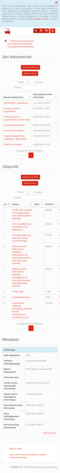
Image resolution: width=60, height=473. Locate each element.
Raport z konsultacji (13, 144)
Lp (5, 204)
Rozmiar (49, 204)
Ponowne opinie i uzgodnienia (12, 110)
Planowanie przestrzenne (22, 41)
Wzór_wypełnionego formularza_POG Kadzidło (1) (21, 226)
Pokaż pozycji (30, 82)
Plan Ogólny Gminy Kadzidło (20, 46)
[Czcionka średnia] (41, 30)
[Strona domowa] (6, 41)
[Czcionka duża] (46, 30)
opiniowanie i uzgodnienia (16, 102)
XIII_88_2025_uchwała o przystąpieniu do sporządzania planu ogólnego (22, 214)
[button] (56, 2)
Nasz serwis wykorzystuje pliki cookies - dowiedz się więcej (28, 456)
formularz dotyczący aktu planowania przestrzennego (21, 238)
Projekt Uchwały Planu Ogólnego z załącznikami (15, 137)
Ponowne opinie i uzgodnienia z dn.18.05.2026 (17, 118)
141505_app (17, 291)
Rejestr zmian (50, 432)
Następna (39, 155)
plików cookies (41, 19)
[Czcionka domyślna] (36, 30)
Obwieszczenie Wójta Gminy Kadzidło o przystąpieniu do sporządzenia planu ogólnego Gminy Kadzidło (21, 255)
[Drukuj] (52, 30)
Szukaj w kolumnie (30, 67)
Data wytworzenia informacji (42, 96)
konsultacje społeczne (14, 125)
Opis (36, 204)
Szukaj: (17, 87)
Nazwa (15, 204)
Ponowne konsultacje (14, 130)
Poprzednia (21, 155)
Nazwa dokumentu (13, 97)
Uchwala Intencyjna (21, 297)
